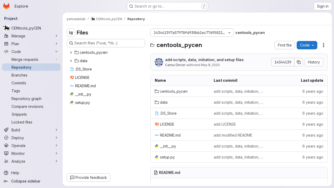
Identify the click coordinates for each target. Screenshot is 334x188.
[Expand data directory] (71, 61)
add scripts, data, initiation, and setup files (204, 59)
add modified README (233, 135)
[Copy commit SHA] (299, 62)
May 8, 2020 (210, 65)
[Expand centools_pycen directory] (71, 52)
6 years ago (312, 91)
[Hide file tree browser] (71, 32)
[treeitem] (106, 52)
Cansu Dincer (175, 65)
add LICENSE (225, 124)
